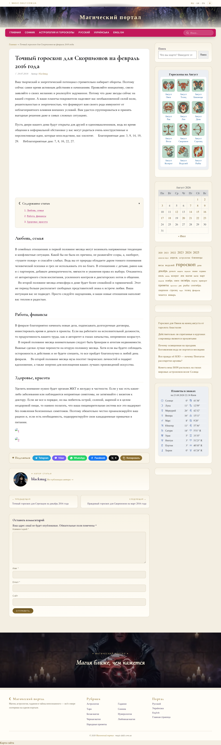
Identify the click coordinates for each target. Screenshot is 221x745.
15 (197, 211)
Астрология (93, 703)
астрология (184, 257)
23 (204, 218)
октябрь (185, 280)
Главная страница (161, 717)
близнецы (197, 257)
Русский (84, 32)
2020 (160, 252)
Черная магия (93, 719)
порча (194, 280)
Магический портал (110, 17)
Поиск (162, 48)
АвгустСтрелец (198, 140)
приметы (163, 285)
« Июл (182, 236)
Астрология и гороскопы (56, 32)
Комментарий (21, 529)
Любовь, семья (35, 210)
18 (169, 218)
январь (172, 294)
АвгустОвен (168, 96)
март (202, 275)
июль (161, 275)
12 (176, 211)
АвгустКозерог (168, 162)
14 (190, 211)
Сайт (15, 596)
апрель (174, 257)
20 (183, 218)
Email (16, 582)
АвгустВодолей (183, 162)
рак (180, 285)
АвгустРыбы (198, 162)
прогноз (173, 285)
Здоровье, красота (37, 221)
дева (199, 265)
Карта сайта (7, 742)
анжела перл (163, 257)
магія (196, 275)
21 (190, 218)
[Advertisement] (79, 169)
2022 (173, 252)
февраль (196, 290)
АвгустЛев (183, 118)
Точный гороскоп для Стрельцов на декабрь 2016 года (40, 501)
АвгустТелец (183, 96)
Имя (16, 568)
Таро (89, 709)
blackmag (43, 73)
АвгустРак (168, 118)
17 (162, 218)
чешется (162, 294)
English (118, 32)
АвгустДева (198, 118)
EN (203, 3)
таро (181, 290)
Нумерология (125, 714)
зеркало (187, 271)
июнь (167, 276)
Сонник (30, 32)
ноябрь (168, 280)
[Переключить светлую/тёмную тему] (209, 3)
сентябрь (196, 285)
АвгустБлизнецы (198, 96)
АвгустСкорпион (183, 140)
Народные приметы (97, 724)
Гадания (122, 703)
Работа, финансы (36, 216)
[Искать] (187, 32)
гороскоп (186, 264)
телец (188, 290)
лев (182, 275)
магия (189, 275)
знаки (195, 271)
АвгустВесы (168, 140)
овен (176, 280)
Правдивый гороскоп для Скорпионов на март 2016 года (116, 501)
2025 (196, 252)
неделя (161, 280)
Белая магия (93, 714)
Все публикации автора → (60, 479)
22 (197, 218)
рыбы (186, 285)
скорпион (163, 290)
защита (180, 271)
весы (161, 265)
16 (204, 211)
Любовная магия (126, 719)
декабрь (162, 271)
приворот (203, 280)
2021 (166, 252)
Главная (15, 32)
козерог (175, 275)
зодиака (202, 271)
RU (192, 3)
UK (197, 3)
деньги (172, 271)
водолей (169, 265)
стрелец (174, 290)
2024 (188, 252)
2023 (180, 252)
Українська (101, 32)
